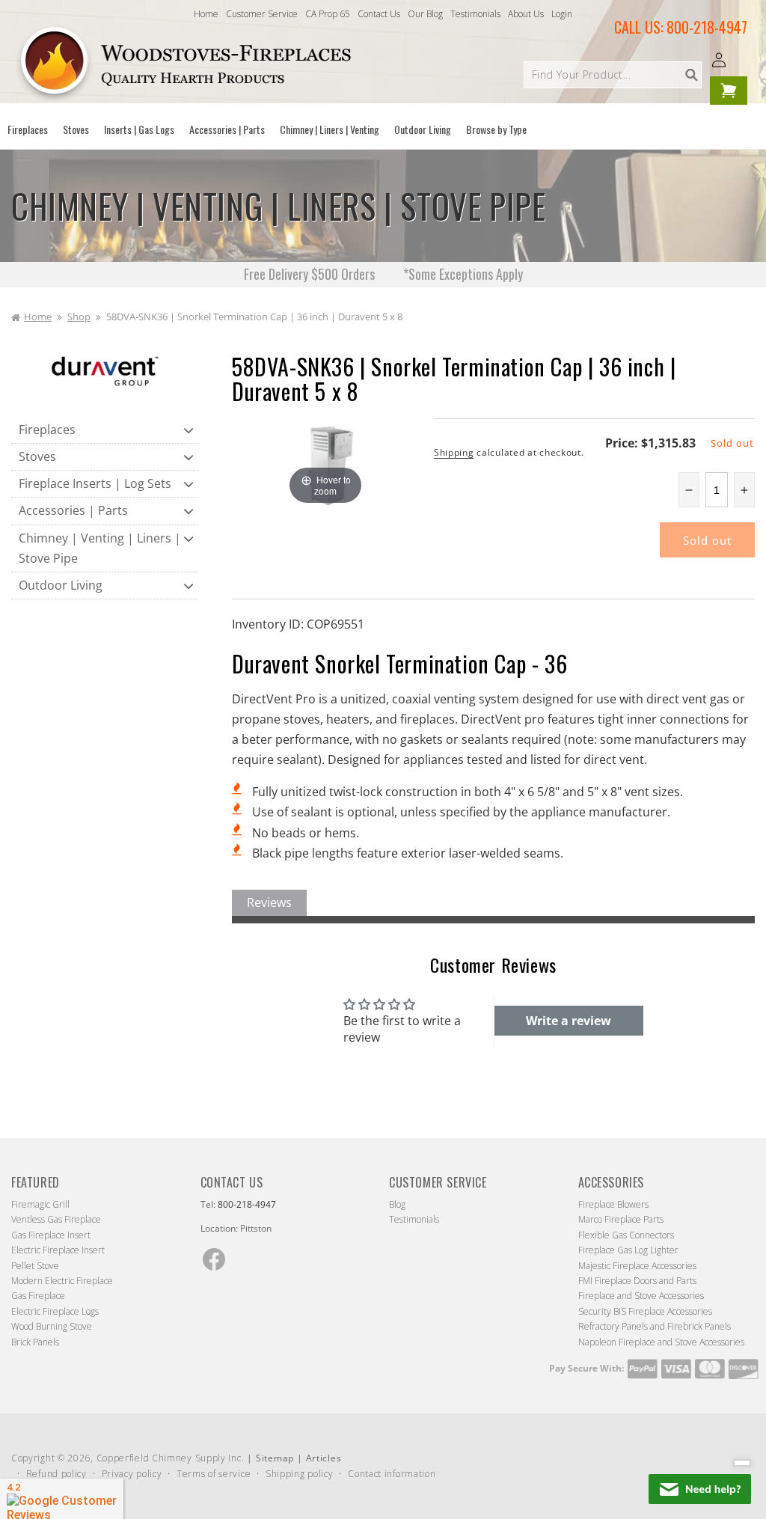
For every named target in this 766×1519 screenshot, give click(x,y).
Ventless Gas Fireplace (56, 1219)
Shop (79, 316)
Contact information (391, 1473)
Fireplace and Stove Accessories (641, 1295)
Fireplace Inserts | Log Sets (95, 483)
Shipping (454, 452)
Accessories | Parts (73, 510)
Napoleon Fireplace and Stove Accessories (661, 1342)
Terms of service (214, 1473)
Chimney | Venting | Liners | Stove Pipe (100, 548)
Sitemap (275, 1458)
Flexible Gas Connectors (626, 1235)
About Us (526, 13)
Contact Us (379, 13)
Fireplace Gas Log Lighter (628, 1250)
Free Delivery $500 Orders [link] (311, 274)
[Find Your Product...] (691, 74)
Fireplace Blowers (613, 1204)
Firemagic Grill (40, 1204)
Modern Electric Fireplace (62, 1280)
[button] (27, 129)
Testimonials (475, 13)
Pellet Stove (35, 1265)
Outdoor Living (60, 585)
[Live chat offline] (700, 1489)
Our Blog (425, 13)
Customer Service (262, 13)
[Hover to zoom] (326, 462)
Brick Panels (35, 1342)
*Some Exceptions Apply (463, 274)
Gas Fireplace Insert (51, 1235)
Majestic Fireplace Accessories (637, 1265)
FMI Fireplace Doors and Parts (637, 1280)
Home (206, 13)
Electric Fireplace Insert (58, 1250)
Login (561, 13)
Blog (397, 1204)
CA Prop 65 (327, 13)
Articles (324, 1458)
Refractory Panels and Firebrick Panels (654, 1326)
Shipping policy (300, 1473)
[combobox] (613, 74)
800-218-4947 (707, 27)
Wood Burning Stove (51, 1326)
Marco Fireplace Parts (621, 1219)
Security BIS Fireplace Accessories (645, 1311)
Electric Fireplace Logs (55, 1311)
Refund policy (56, 1473)
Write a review (568, 1020)
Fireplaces (47, 429)
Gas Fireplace (38, 1295)
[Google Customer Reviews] (61, 1499)
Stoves (37, 456)
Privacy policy (132, 1473)
